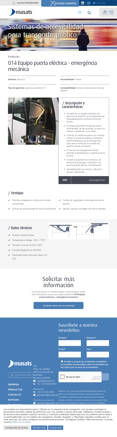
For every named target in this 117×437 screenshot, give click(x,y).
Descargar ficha (83, 180)
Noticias (13, 399)
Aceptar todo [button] (55, 427)
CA (99, 3)
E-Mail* (61, 349)
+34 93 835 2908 (45, 392)
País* (89, 349)
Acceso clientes (65, 3)
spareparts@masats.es (47, 395)
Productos (15, 389)
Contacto (14, 394)
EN (103, 3)
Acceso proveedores (27, 3)
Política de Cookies (21, 422)
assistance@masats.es (47, 403)
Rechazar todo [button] (39, 427)
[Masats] (21, 12)
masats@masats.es (46, 381)
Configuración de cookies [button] (16, 427)
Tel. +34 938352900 (47, 384)
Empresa (13, 384)
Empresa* (91, 337)
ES (94, 3)
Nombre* (62, 337)
